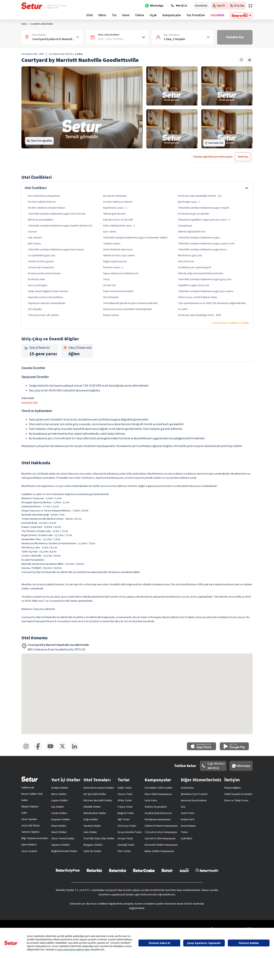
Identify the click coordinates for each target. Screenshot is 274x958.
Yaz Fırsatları (196, 15)
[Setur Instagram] (27, 750)
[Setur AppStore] (203, 749)
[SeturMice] (117, 870)
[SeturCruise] (144, 870)
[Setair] (167, 870)
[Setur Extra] (241, 15)
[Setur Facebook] (40, 750)
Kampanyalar (171, 15)
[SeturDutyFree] (68, 870)
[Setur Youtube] (52, 750)
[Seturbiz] (94, 870)
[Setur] (31, 5)
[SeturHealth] (207, 870)
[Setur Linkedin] (76, 750)
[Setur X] (64, 750)
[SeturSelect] (184, 870)
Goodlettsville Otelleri (42, 24)
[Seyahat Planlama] (249, 6)
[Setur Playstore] (236, 749)
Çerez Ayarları (29, 851)
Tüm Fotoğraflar (41, 141)
